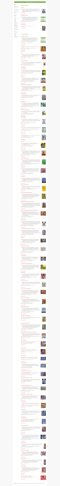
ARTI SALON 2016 (23, 340)
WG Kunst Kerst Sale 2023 (25, 158)
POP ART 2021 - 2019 (16, 22)
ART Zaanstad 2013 (24, 458)
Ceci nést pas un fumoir (24, 280)
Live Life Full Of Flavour (24, 60)
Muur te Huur (23, 433)
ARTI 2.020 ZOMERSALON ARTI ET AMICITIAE (28, 228)
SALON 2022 (23, 176)
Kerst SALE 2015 (23, 355)
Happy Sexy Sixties (16, 25)
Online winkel (16, 28)
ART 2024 (15, 20)
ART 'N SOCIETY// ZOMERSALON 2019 (26, 263)
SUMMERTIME (23, 272)
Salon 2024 (22, 141)
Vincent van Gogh (16, 26)
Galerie (15, 17)
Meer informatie (23, 43)
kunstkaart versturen (16, 29)
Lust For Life (23, 125)
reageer (15, 35)
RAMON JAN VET (15, 7)
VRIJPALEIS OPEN (24, 93)
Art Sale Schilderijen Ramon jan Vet (26, 370)
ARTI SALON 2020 (23, 219)
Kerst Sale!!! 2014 (23, 401)
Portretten (22, 7)
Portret (22, 52)
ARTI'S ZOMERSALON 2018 (25, 306)
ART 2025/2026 (15, 18)
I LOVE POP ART (15, 23)
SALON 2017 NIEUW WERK (25, 323)
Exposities (15, 14)
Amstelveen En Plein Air (24, 15)
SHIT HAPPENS (23, 117)
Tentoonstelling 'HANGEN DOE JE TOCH (27, 385)
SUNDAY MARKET (23, 255)
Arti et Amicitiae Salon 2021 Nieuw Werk (26, 192)
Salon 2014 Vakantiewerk (24, 425)
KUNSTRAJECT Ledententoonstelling (26, 84)
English (14, 4)
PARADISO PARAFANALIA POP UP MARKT (27, 201)
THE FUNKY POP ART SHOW (25, 315)
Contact (15, 33)
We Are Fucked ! (23, 149)
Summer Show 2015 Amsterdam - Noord (26, 377)
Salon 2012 (22, 474)
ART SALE (15, 19)
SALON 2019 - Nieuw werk (25, 245)
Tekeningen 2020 (23, 24)
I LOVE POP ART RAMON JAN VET (26, 288)
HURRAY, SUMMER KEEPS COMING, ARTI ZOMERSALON (29, 210)
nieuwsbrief (15, 34)
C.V (14, 8)
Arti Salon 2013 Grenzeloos (25, 450)
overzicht (15, 15)
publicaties (15, 12)
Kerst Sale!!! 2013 (23, 442)
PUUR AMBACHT (23, 466)
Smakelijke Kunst (23, 101)
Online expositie (23, 28)
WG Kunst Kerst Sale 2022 (25, 184)
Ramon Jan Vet (16, 6)
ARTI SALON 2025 (23, 68)
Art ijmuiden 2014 (23, 409)
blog (14, 13)
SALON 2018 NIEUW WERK (25, 297)
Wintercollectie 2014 (24, 417)
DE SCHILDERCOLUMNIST (16, 11)
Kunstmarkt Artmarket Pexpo (25, 109)
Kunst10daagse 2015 (24, 362)
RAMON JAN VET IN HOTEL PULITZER (26, 394)
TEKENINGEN (15, 24)
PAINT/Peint (22, 76)
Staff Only (22, 237)
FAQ (14, 10)
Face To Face (23, 133)
